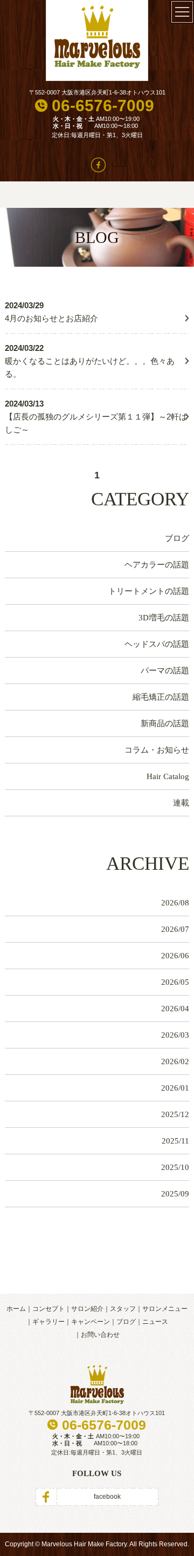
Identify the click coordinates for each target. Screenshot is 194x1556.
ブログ (177, 538)
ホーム (16, 1309)
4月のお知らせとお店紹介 (51, 318)
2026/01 (175, 1088)
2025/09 (175, 1193)
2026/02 (175, 1061)
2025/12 (175, 1114)
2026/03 (175, 1035)
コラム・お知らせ (156, 750)
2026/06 (175, 955)
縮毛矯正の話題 (161, 697)
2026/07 (175, 929)
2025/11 (175, 1140)
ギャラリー (48, 1321)
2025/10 (175, 1167)
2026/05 (175, 982)
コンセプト (48, 1309)
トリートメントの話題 (148, 591)
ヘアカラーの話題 (156, 564)
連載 (181, 803)
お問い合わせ (100, 1334)
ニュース (155, 1321)
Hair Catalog (168, 776)
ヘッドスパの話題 (156, 644)
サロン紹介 (87, 1309)
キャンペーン (90, 1321)
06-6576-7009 (103, 105)
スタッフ (123, 1309)
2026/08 (175, 902)
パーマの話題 (165, 670)
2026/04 (175, 1008)
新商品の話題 (165, 723)
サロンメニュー (165, 1309)
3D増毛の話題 (163, 617)
